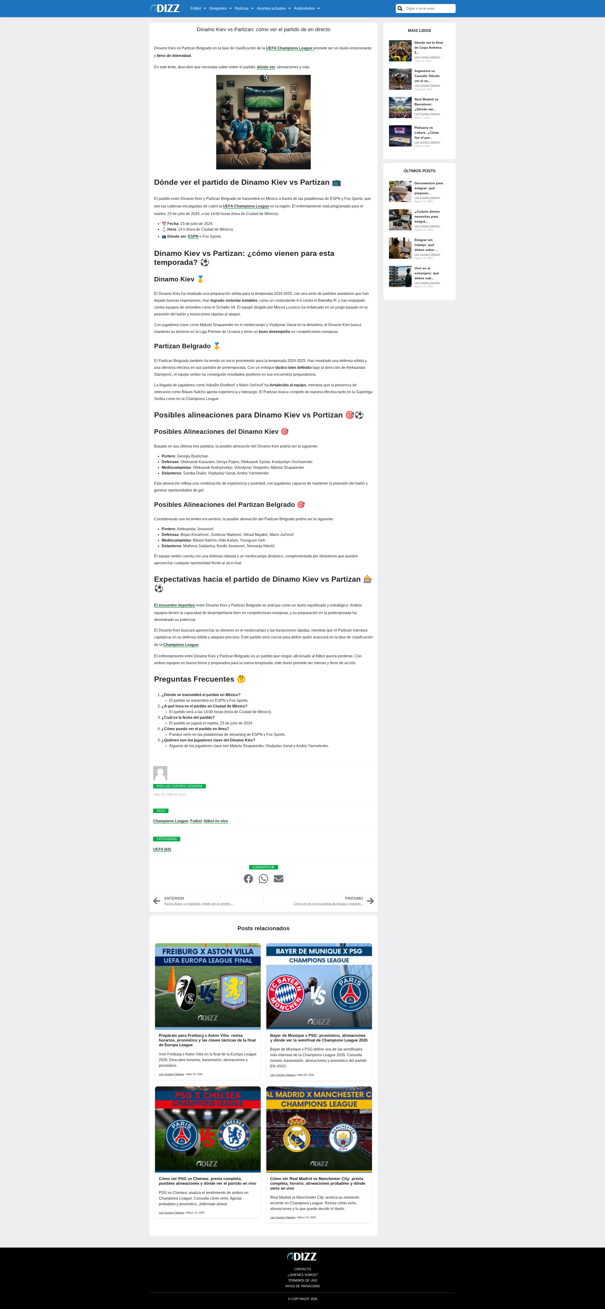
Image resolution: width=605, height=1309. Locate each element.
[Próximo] (370, 901)
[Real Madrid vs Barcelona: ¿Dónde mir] (400, 107)
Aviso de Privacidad (302, 1286)
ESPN (193, 236)
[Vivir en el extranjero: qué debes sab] (400, 276)
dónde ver (266, 67)
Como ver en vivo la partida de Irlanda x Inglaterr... (328, 903)
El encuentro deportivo (174, 605)
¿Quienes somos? (303, 1275)
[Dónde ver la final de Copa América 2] (400, 50)
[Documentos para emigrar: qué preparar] (400, 191)
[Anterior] (156, 901)
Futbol (196, 821)
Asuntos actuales (271, 8)
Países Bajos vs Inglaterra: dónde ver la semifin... (198, 903)
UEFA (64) (162, 849)
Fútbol (195, 8)
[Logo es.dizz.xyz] (165, 8)
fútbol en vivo (216, 821)
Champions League (181, 645)
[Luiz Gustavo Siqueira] (160, 775)
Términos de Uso (302, 1280)
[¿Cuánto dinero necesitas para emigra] (400, 219)
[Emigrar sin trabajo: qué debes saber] (400, 248)
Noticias (242, 8)
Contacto (302, 1269)
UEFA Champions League (289, 48)
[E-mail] (278, 878)
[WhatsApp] (263, 878)
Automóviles (304, 8)
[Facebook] (248, 878)
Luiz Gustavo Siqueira (171, 1074)
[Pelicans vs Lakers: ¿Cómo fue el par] (400, 135)
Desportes (218, 8)
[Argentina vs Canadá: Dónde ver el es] (400, 79)
